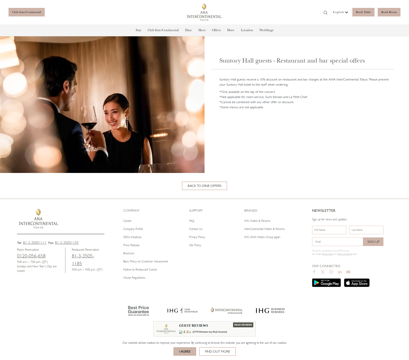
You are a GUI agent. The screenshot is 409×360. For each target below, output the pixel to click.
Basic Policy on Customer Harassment (145, 261)
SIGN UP (373, 242)
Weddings (266, 30)
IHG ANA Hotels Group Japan (262, 237)
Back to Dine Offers (204, 186)
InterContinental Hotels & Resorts (264, 229)
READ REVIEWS (243, 324)
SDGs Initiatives (132, 237)
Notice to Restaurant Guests (140, 269)
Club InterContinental (26, 12)
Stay (138, 30)
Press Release (131, 245)
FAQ (191, 220)
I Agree (184, 351)
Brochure (128, 253)
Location (247, 30)
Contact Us (195, 229)
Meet (202, 30)
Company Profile (133, 229)
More (231, 30)
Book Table (363, 12)
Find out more (217, 351)
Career (127, 220)
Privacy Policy (197, 237)
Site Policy (195, 245)
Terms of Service (344, 254)
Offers (216, 30)
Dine (188, 30)
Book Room (389, 12)
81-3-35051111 (35, 242)
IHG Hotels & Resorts (257, 220)
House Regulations (134, 277)
